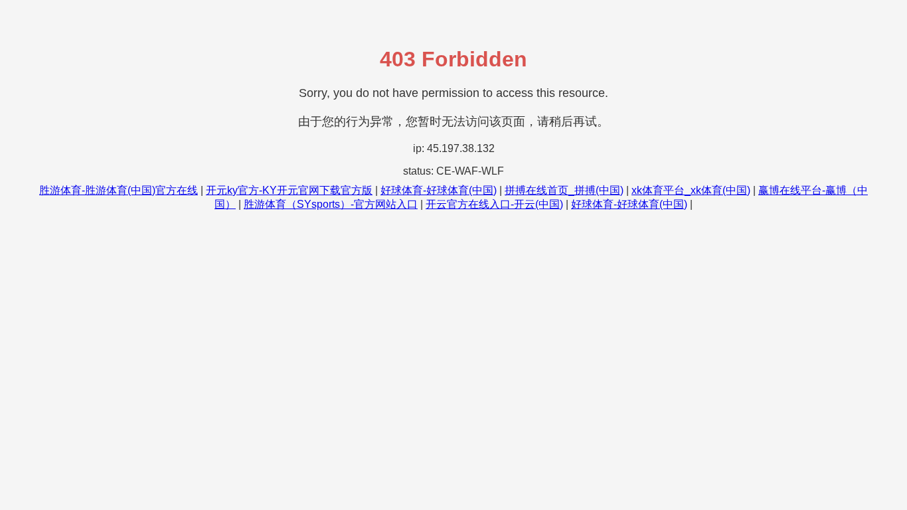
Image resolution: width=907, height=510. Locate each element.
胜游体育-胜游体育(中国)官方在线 (118, 190)
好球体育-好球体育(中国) (438, 190)
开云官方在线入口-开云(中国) (494, 204)
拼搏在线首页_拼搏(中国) (564, 190)
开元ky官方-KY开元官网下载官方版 (289, 190)
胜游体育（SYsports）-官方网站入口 (331, 204)
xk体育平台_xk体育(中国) (690, 190)
